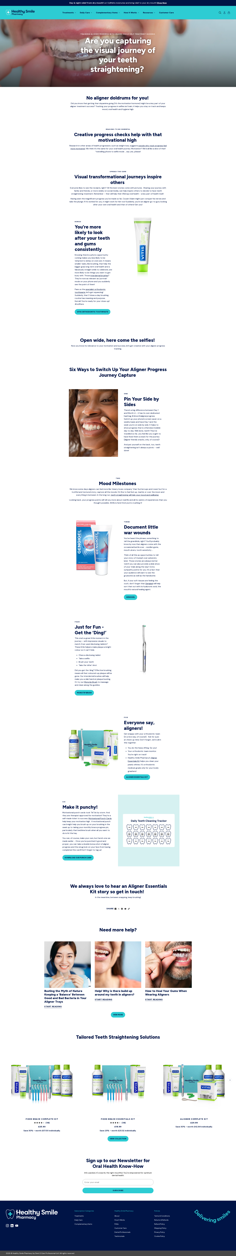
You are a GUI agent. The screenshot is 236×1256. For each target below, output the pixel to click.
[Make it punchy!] (148, 830)
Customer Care (120, 1228)
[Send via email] (125, 908)
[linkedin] (12, 1225)
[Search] (220, 12)
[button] (129, 908)
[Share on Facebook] (115, 908)
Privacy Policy (159, 1232)
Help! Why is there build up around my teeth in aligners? (114, 992)
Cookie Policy (159, 1236)
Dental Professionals (122, 1232)
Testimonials (119, 1236)
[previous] (6, 1080)
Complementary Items (83, 1224)
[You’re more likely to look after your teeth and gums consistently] (142, 267)
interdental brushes (99, 275)
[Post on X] (118, 908)
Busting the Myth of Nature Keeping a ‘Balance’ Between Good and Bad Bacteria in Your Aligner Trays (65, 996)
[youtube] (16, 1225)
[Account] (224, 12)
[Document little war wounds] (93, 560)
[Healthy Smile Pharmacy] (20, 12)
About (116, 1216)
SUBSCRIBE (118, 1190)
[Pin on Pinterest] (122, 908)
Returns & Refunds (161, 1220)
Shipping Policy (160, 1228)
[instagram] (7, 1225)
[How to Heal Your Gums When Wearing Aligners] (168, 964)
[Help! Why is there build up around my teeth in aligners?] (118, 964)
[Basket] (229, 12)
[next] (230, 1080)
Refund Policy (159, 1224)
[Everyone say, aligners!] (93, 748)
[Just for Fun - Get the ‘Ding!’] (142, 658)
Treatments (79, 1216)
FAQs (116, 1224)
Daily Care (78, 1220)
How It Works (119, 1220)
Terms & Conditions (162, 1216)
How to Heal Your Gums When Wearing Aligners (166, 992)
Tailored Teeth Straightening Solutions (118, 1037)
